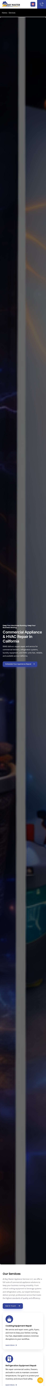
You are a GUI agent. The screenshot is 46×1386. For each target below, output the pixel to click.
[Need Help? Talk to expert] (42, 4)
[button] (33, 4)
